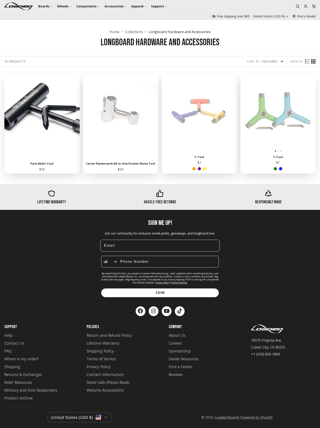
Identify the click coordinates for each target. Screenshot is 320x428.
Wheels (63, 6)
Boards (43, 6)
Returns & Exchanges (23, 374)
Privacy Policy (162, 282)
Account (306, 6)
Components (86, 6)
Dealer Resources (184, 358)
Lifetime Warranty (103, 343)
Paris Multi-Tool (42, 124)
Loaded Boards (227, 417)
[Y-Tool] (253, 113)
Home (114, 31)
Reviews (176, 374)
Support (157, 6)
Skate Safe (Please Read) (108, 382)
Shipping (12, 366)
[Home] (18, 6)
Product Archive (18, 398)
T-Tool (199, 124)
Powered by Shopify (256, 417)
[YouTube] (167, 311)
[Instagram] (153, 311)
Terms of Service (179, 282)
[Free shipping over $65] (230, 16)
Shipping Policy (100, 351)
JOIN (160, 293)
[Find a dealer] (304, 16)
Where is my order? (21, 358)
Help (8, 335)
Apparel (137, 6)
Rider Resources (18, 382)
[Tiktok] (180, 311)
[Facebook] (140, 311)
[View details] (51, 197)
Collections (134, 31)
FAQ (8, 351)
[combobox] (109, 261)
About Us (177, 335)
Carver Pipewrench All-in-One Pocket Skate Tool (120, 124)
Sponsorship (180, 351)
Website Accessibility (105, 390)
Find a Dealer (180, 366)
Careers (175, 343)
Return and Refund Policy (109, 335)
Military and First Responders (30, 390)
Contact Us (14, 343)
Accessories (114, 6)
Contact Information (105, 374)
